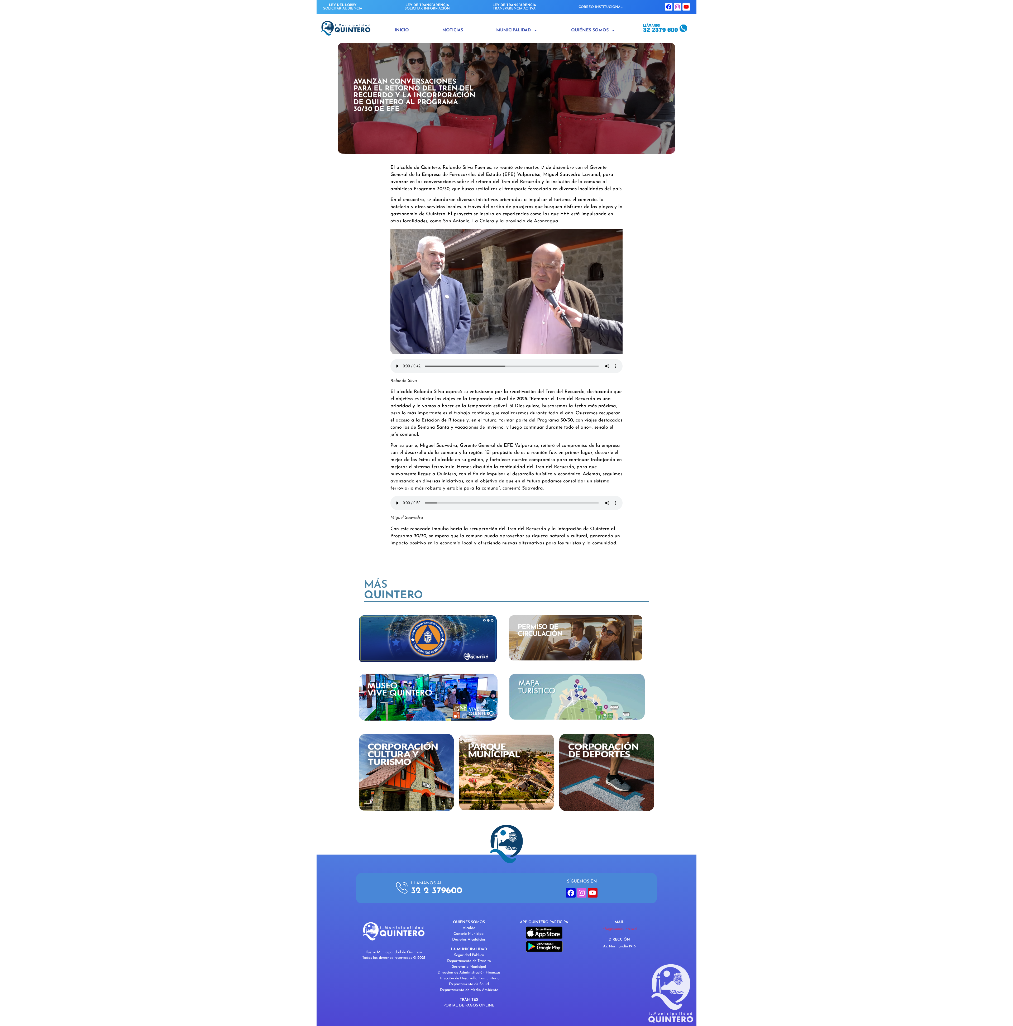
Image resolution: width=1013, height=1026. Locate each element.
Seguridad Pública (469, 955)
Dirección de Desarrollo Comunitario (469, 978)
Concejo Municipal (469, 934)
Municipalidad (513, 30)
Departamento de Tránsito (469, 961)
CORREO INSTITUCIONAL (601, 7)
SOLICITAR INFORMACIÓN (427, 6)
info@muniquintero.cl (619, 929)
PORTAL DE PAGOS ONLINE (468, 1006)
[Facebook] (668, 7)
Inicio (402, 30)
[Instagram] (677, 7)
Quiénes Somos (590, 30)
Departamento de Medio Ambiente (469, 990)
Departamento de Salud (469, 984)
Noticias (452, 30)
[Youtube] (686, 7)
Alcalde (469, 928)
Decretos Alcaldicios (469, 940)
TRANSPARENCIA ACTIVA (514, 6)
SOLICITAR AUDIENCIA (342, 6)
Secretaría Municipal (469, 967)
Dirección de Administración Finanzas (469, 973)
